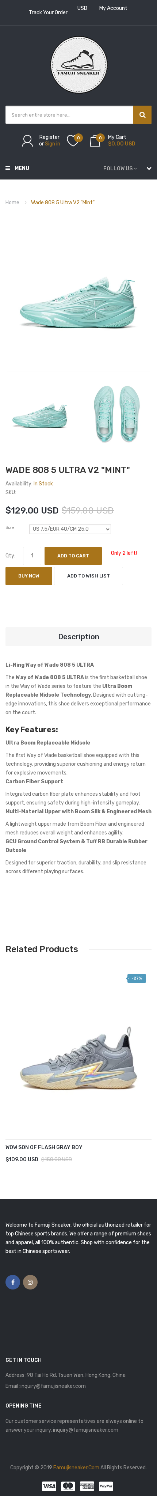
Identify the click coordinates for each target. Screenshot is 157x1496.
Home (12, 203)
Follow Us (118, 169)
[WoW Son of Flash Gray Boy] (78, 1046)
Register (49, 137)
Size (9, 527)
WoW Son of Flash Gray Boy (44, 1147)
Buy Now (28, 576)
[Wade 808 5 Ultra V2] (40, 413)
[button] (12, 1057)
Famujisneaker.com (76, 1468)
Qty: (10, 556)
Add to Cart (73, 555)
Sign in (52, 144)
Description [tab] (78, 636)
